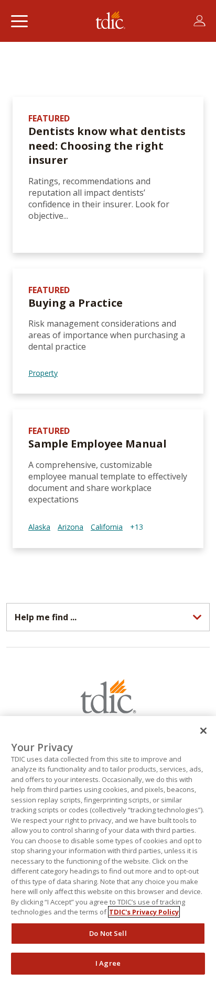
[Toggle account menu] (199, 21)
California (107, 527)
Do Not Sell (107, 933)
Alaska (39, 527)
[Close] (203, 730)
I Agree (108, 963)
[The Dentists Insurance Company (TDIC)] (111, 21)
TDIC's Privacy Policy (144, 912)
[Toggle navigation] (19, 20)
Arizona (70, 527)
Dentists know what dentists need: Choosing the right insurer (107, 145)
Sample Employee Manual (97, 444)
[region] (108, 849)
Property (43, 373)
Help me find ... (46, 617)
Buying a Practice (75, 303)
